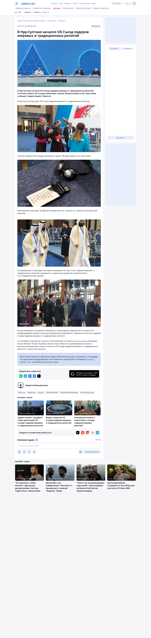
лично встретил (80, 341)
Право (93, 3)
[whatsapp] (21, 376)
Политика (54, 3)
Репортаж (61, 21)
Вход (99, 440)
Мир (61, 3)
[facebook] (30, 376)
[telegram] (25, 376)
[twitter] (39, 376)
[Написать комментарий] (59, 446)
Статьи (75, 3)
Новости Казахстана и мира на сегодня (31, 21)
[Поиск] (134, 3)
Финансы (67, 3)
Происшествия (84, 3)
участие (90, 359)
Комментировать (92, 452)
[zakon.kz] (28, 3)
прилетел (45, 341)
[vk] (34, 376)
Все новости (51, 21)
